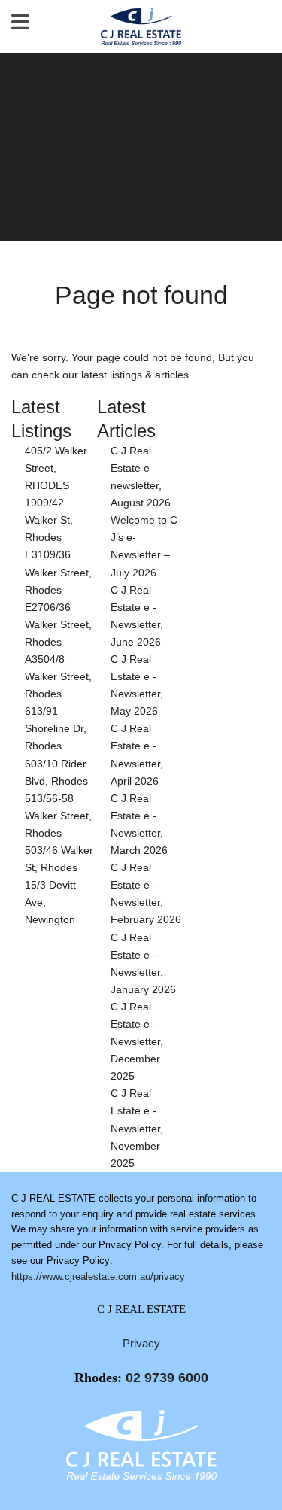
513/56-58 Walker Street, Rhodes (58, 815)
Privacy (141, 1343)
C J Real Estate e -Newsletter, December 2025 (137, 1041)
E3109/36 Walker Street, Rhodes (58, 571)
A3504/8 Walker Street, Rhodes (58, 676)
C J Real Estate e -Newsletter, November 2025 (137, 1127)
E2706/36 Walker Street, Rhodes (58, 624)
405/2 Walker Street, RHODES (56, 468)
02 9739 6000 (167, 1377)
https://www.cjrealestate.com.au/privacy (98, 1276)
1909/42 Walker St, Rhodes (49, 520)
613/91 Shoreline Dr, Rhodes (55, 728)
